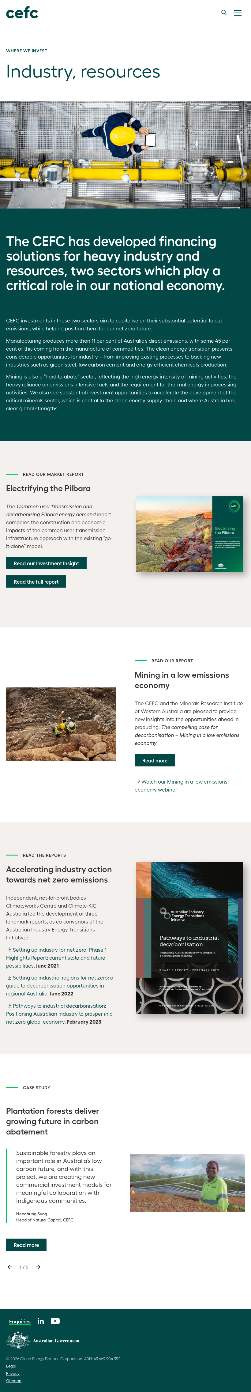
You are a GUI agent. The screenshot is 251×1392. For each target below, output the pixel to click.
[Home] (22, 12)
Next (38, 1267)
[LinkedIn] (41, 1320)
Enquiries (20, 1321)
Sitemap (13, 1380)
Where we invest (26, 50)
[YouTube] (55, 1320)
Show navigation (237, 13)
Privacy (13, 1373)
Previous (10, 1267)
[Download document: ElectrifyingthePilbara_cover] (189, 534)
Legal (11, 1366)
